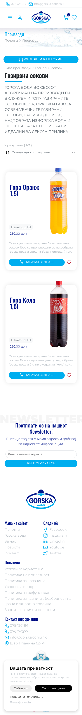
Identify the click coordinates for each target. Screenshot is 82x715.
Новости (12, 547)
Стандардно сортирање (31, 152)
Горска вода (15, 535)
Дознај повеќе (20, 702)
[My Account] (20, 17)
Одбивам (21, 688)
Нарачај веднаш (39, 262)
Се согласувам (53, 688)
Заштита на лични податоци (30, 610)
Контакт (12, 553)
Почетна (11, 41)
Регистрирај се (41, 463)
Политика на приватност (27, 575)
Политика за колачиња (25, 581)
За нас (10, 541)
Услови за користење (24, 569)
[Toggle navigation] (10, 17)
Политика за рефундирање (29, 593)
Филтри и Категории (43, 59)
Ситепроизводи (18, 68)
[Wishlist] (74, 17)
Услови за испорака (22, 587)
